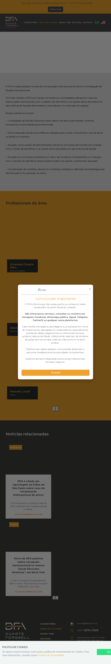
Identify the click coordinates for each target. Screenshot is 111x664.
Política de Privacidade (51, 655)
